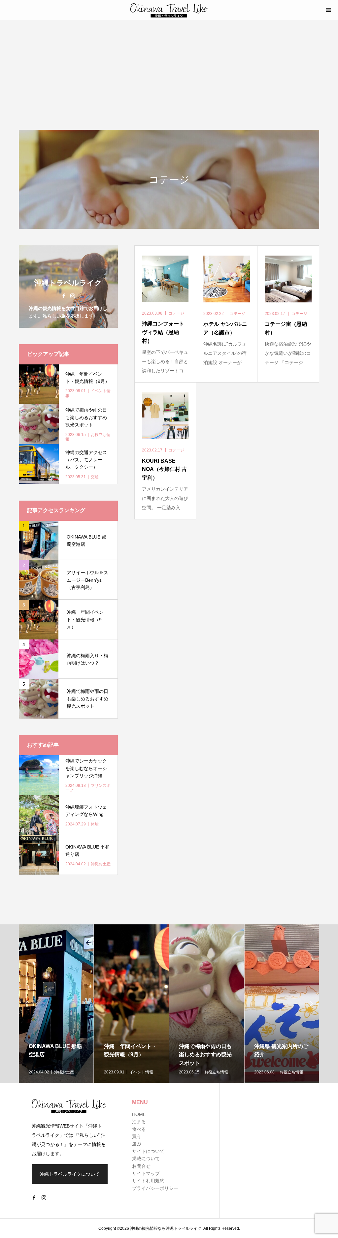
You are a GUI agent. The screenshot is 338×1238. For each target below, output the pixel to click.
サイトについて (148, 1151)
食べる (139, 1129)
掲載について (146, 1158)
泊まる (139, 1121)
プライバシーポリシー (155, 1188)
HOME (139, 1114)
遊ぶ (136, 1143)
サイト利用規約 (148, 1180)
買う (136, 1136)
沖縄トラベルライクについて (70, 1174)
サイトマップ (146, 1173)
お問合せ (141, 1166)
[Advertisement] (169, 69)
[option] (56, 1003)
